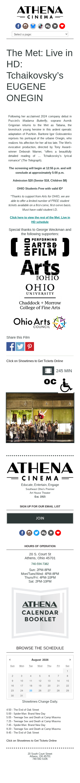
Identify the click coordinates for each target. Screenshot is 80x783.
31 (21, 695)
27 (49, 690)
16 (12, 685)
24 (21, 690)
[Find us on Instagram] (25, 24)
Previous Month (10, 660)
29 (67, 690)
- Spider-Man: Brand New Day (25, 713)
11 (31, 680)
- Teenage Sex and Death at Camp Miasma (33, 717)
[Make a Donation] (62, 24)
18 (31, 685)
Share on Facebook (10, 346)
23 (12, 690)
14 (58, 680)
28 (58, 690)
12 (40, 680)
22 (67, 685)
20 (49, 685)
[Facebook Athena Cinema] (18, 24)
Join (40, 518)
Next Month (70, 660)
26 (40, 690)
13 (49, 680)
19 (40, 685)
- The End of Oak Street (22, 709)
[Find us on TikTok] (40, 24)
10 (21, 680)
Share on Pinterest (29, 346)
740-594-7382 (40, 563)
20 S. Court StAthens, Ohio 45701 (40, 556)
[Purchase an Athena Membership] (54, 24)
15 (67, 680)
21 (58, 685)
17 (21, 685)
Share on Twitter (20, 346)
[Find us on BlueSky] (32, 24)
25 (31, 690)
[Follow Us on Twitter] (36, 531)
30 (12, 695)
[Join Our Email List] (47, 24)
